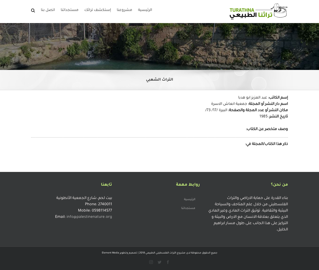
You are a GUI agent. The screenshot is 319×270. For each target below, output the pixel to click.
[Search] (33, 10)
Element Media (110, 253)
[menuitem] (145, 10)
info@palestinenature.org (89, 217)
